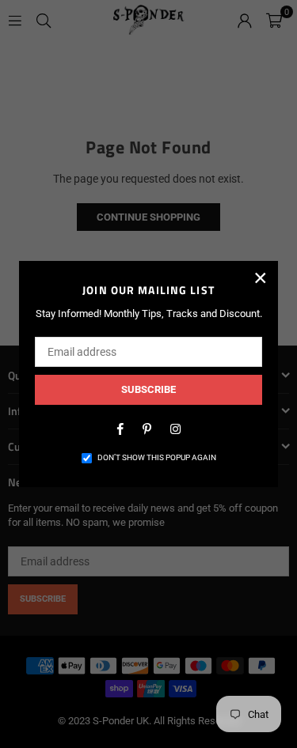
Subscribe (148, 389)
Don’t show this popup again (156, 457)
